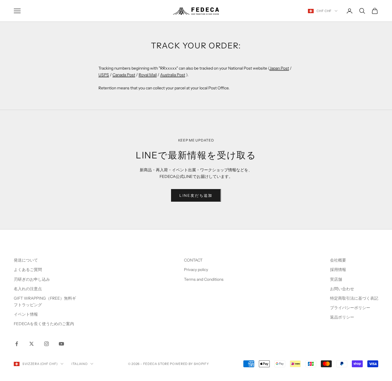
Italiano (79, 364)
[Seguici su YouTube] (61, 344)
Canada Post (123, 74)
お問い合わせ (342, 288)
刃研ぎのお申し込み (32, 279)
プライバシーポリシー (350, 307)
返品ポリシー (342, 317)
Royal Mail (148, 74)
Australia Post (172, 74)
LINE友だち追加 (195, 195)
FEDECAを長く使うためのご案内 (44, 323)
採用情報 (338, 269)
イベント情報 (26, 314)
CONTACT (193, 260)
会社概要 (338, 260)
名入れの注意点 (28, 288)
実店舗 (336, 279)
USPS (103, 74)
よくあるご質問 (28, 269)
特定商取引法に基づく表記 (354, 298)
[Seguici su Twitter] (31, 344)
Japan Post (279, 68)
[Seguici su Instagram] (46, 344)
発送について (26, 260)
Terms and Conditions (204, 279)
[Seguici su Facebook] (17, 344)
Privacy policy (196, 269)
